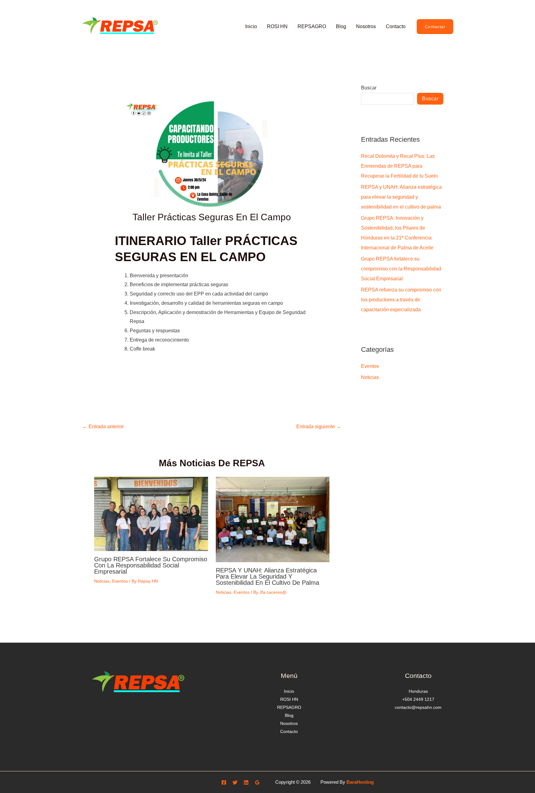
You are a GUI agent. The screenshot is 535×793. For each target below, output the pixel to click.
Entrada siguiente (318, 426)
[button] (435, 26)
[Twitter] (235, 782)
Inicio (251, 26)
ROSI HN (277, 26)
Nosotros (366, 26)
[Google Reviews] (257, 782)
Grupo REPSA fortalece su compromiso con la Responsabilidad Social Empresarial (150, 565)
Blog (341, 26)
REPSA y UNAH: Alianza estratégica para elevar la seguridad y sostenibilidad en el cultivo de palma (267, 576)
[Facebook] (223, 782)
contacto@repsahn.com (418, 707)
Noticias (102, 581)
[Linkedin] (246, 782)
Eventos (120, 581)
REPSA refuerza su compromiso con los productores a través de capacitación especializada (401, 299)
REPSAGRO (312, 26)
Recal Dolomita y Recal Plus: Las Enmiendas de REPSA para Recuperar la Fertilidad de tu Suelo (399, 166)
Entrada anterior (103, 426)
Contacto (396, 26)
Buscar (368, 87)
